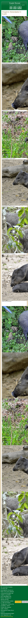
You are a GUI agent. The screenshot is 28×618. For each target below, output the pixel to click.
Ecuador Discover (4, 5)
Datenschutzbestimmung (7, 616)
